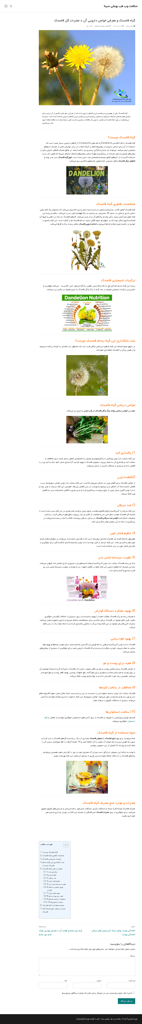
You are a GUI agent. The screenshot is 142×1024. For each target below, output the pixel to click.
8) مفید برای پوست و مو (55, 896)
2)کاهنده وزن (51, 875)
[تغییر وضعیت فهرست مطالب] (64, 845)
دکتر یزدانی (130, 26)
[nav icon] (5, 6)
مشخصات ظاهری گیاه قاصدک (53, 855)
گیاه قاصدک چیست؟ (50, 852)
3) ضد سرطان (51, 878)
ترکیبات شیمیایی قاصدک (51, 859)
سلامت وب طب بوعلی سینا (121, 6)
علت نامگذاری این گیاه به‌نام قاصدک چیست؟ (53, 864)
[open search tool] (11, 6)
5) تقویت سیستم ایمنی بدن (56, 884)
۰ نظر (88, 26)
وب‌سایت (131, 980)
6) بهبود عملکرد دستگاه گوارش (55, 889)
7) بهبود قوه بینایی (53, 893)
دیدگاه (132, 956)
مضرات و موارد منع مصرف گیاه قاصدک (53, 910)
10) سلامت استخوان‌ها (55, 902)
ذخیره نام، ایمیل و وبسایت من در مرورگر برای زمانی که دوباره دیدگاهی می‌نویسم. (97, 993)
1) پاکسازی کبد (52, 872)
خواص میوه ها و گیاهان (101, 26)
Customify (80, 1018)
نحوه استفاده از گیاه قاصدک (53, 905)
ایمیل (98, 980)
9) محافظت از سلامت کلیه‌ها (56, 899)
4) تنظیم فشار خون (53, 881)
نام (65, 980)
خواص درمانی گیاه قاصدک (52, 868)
